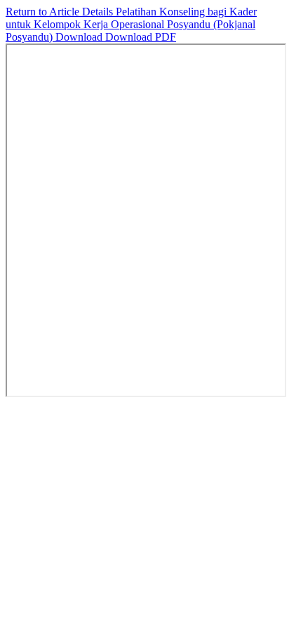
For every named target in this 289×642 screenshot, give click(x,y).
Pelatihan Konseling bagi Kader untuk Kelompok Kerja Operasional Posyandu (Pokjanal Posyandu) (131, 24)
